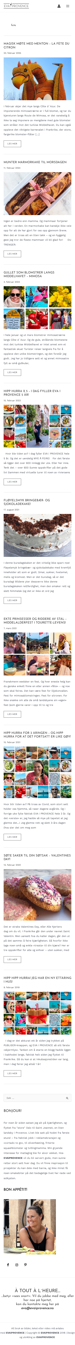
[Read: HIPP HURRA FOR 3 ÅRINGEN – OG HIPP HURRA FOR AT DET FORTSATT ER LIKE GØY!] (37, 772)
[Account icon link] (59, 6)
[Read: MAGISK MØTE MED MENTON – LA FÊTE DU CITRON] (37, 78)
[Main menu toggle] (67, 6)
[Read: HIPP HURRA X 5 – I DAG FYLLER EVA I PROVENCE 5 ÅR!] (37, 425)
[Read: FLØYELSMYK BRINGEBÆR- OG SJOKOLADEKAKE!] (37, 535)
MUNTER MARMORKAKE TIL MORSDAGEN (35, 162)
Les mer (12, 145)
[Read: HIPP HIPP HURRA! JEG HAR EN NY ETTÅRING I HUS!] (37, 1012)
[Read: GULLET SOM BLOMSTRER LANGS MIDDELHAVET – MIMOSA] (37, 307)
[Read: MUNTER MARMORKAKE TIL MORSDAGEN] (37, 193)
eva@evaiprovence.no (37, 1308)
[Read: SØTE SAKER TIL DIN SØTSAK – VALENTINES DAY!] (37, 894)
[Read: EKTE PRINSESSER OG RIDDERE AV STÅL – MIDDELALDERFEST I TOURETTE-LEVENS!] (37, 653)
